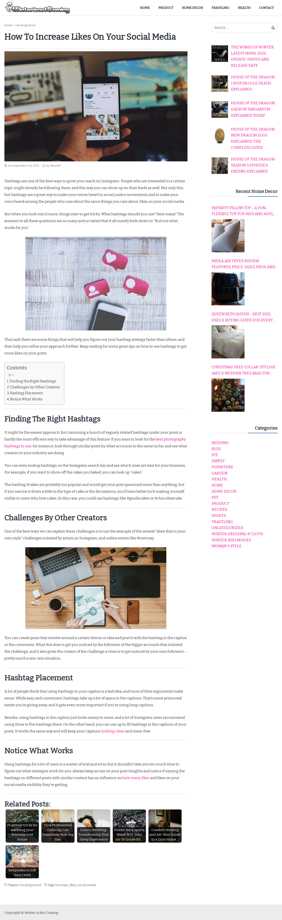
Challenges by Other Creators (35, 387)
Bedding (220, 443)
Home (8, 25)
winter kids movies (231, 540)
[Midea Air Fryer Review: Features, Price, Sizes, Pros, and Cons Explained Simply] (228, 288)
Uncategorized (25, 25)
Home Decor (224, 491)
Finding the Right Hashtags (32, 381)
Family (218, 461)
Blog (216, 448)
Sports (219, 515)
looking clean (113, 731)
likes (72, 885)
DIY (215, 455)
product (220, 503)
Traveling (222, 522)
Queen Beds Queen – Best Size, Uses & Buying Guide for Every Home (242, 317)
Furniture (222, 467)
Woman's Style (226, 546)
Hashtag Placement (26, 393)
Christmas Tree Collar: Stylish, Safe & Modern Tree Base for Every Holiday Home (244, 370)
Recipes (219, 509)
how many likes (135, 778)
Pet (215, 497)
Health (219, 479)
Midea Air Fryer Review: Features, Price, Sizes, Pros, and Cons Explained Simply (243, 264)
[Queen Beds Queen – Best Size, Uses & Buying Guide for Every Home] (228, 341)
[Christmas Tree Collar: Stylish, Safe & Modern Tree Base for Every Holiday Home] (228, 395)
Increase (61, 885)
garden (219, 473)
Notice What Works (26, 399)
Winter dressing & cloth (237, 534)
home (217, 485)
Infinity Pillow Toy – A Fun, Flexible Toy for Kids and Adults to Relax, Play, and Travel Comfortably (245, 211)
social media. (87, 885)
